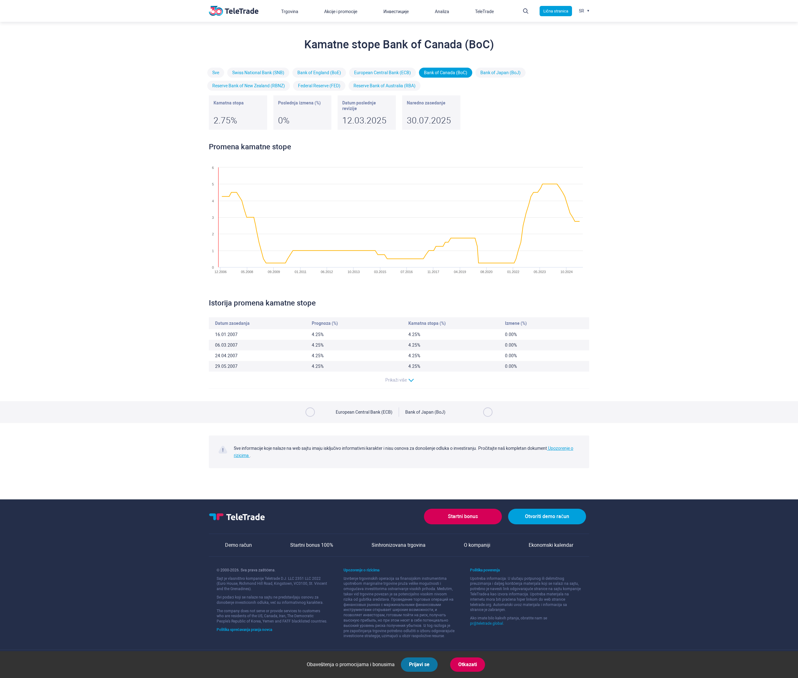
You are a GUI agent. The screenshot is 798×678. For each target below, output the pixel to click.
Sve (215, 72)
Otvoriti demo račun (547, 516)
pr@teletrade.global (486, 623)
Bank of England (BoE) (319, 72)
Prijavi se (419, 664)
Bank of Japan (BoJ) (500, 72)
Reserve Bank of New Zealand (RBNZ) (248, 85)
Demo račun (238, 545)
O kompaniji (477, 545)
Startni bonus (463, 516)
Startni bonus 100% (311, 545)
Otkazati (467, 664)
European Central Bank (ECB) (382, 72)
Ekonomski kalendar (551, 545)
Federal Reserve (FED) (319, 85)
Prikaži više (396, 380)
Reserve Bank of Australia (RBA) (384, 85)
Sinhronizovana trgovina (398, 545)
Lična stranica (555, 11)
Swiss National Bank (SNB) (258, 72)
